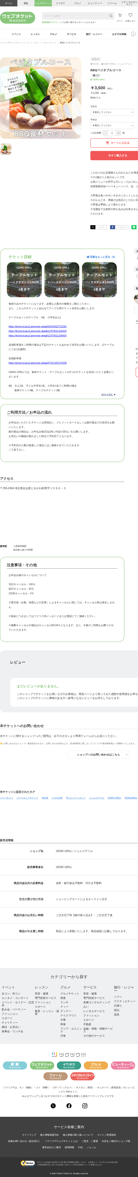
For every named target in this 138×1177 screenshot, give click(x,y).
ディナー (65, 1011)
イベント (8, 987)
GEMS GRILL (114, 798)
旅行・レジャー (124, 988)
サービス (90, 987)
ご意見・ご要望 (89, 1141)
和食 (63, 1024)
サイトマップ (29, 1134)
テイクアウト (68, 1015)
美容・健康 (41, 993)
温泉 (116, 1014)
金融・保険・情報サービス (98, 1030)
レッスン (41, 987)
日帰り (118, 1005)
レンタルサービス (94, 1011)
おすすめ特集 (119, 34)
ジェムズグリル (96, 798)
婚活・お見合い (11, 1027)
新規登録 (46, 22)
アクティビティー (124, 1001)
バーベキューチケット (27, 798)
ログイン (55, 22)
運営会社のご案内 (51, 1147)
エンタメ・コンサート (15, 998)
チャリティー (10, 1022)
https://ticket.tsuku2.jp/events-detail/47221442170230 (38, 362)
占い (86, 1006)
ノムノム (91, 1147)
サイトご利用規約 (106, 1134)
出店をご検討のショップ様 (116, 1141)
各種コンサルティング (96, 1002)
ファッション (10, 1013)
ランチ (64, 1002)
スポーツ (7, 1018)
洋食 (63, 1035)
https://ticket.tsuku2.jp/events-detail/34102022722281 (38, 326)
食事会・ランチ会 (12, 1031)
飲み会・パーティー (14, 1009)
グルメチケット (50, 42)
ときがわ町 (57, 798)
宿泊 (116, 1010)
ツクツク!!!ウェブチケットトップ (15, 42)
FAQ (80, 1147)
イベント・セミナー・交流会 (18, 1003)
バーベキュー (6, 798)
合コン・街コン (11, 993)
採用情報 (69, 1147)
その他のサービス (94, 1035)
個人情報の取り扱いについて (78, 1134)
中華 (63, 1019)
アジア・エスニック (71, 1030)
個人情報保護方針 (49, 1134)
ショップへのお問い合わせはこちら (98, 754)
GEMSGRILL (131, 798)
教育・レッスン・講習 (47, 1012)
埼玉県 (45, 798)
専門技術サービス (45, 998)
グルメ (36, 42)
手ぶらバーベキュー (76, 798)
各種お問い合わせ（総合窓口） (24, 1141)
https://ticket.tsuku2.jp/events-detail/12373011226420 (37, 331)
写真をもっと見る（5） (103, 257)
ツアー (118, 997)
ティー (64, 1006)
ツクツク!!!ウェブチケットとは (61, 1141)
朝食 (63, 998)
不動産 (87, 1024)
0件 (97, 75)
